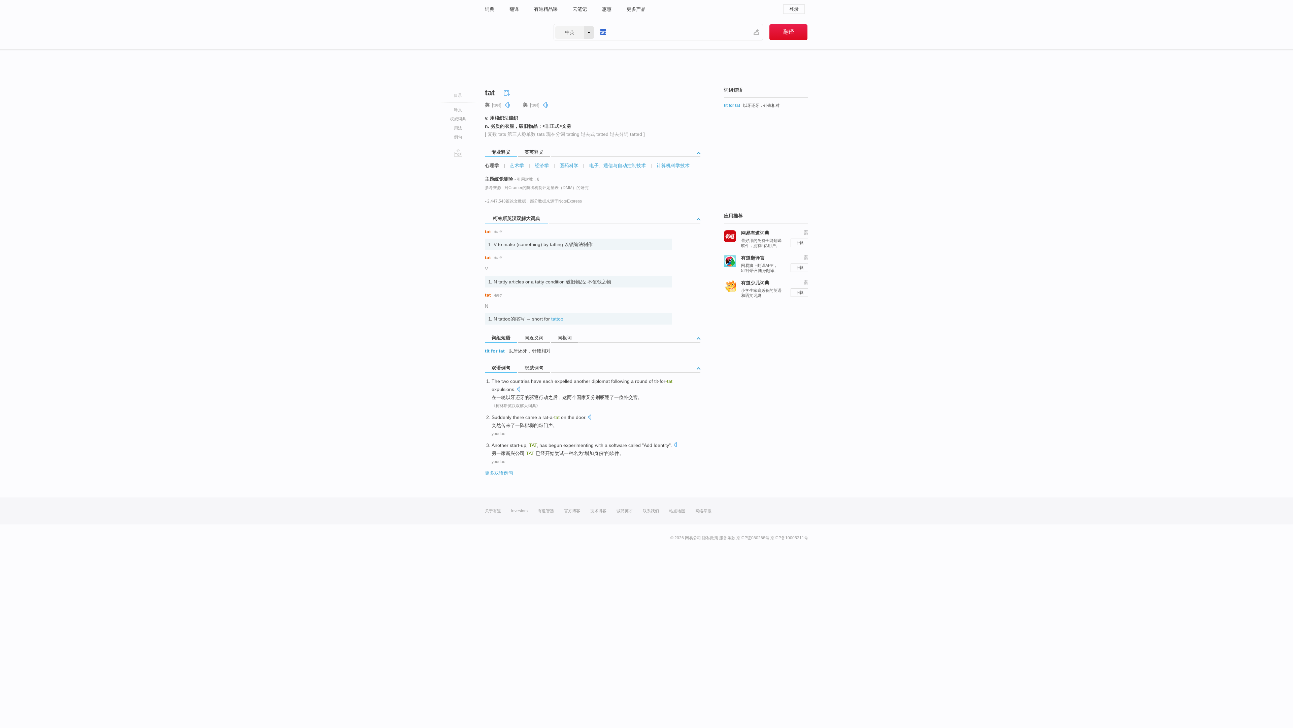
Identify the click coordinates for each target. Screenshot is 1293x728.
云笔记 (580, 9)
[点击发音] (518, 389)
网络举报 (703, 511)
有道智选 (546, 511)
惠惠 (606, 9)
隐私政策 (710, 538)
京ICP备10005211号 (789, 538)
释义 (458, 110)
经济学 (542, 165)
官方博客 (572, 511)
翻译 (514, 9)
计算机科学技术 (673, 165)
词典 (489, 9)
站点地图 (677, 511)
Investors (519, 511)
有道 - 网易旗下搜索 (512, 32)
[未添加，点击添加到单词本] (508, 92)
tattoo (557, 319)
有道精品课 (546, 9)
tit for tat (495, 351)
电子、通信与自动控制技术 (617, 165)
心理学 (492, 165)
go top (458, 153)
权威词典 (458, 119)
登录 (794, 9)
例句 (458, 137)
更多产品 (636, 9)
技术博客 (598, 511)
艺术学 (517, 165)
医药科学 (569, 165)
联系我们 (651, 511)
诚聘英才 (625, 511)
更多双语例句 (499, 473)
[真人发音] (507, 105)
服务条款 (727, 538)
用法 (458, 128)
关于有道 (493, 511)
